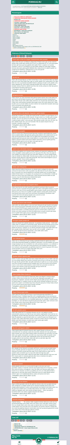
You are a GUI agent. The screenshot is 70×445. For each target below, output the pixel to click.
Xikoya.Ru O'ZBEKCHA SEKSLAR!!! (23, 16)
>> (30, 56)
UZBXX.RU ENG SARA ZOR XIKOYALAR (24, 23)
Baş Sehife (16, 436)
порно (14, 40)
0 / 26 (15, 437)
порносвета (15, 429)
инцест (14, 44)
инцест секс (15, 35)
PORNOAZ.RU (35, 2)
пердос (14, 39)
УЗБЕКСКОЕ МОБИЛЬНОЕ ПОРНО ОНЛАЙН (25, 18)
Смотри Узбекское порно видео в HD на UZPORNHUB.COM (27, 46)
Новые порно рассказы (20, 25)
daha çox (40, 7)
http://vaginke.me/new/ (18, 45)
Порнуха (15, 34)
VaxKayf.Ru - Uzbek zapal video (22, 26)
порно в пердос (16, 37)
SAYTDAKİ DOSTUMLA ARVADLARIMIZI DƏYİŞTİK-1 (33, 6)
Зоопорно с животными (20, 22)
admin (21, 71)
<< (12, 56)
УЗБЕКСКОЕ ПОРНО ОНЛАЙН (21, 21)
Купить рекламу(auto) (19, 47)
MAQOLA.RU (17, 19)
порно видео (16, 41)
